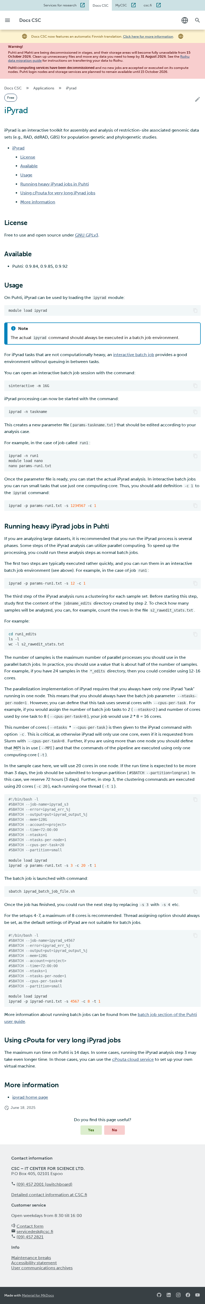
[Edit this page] (197, 99)
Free (10, 98)
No (114, 1130)
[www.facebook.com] (188, 1295)
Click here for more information (148, 36)
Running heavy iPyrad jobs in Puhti (54, 184)
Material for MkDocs (38, 1295)
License (27, 157)
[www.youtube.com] (197, 1295)
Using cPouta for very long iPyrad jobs (57, 192)
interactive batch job (133, 354)
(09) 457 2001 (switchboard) (44, 1184)
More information (37, 201)
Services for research (60, 5)
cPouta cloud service (133, 1059)
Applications (43, 88)
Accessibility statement (34, 1262)
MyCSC (121, 5)
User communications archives (42, 1267)
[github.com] (159, 1295)
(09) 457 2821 (30, 1236)
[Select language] (184, 20)
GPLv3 (86, 235)
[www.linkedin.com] (168, 1295)
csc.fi (148, 5)
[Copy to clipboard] (195, 310)
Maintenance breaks (31, 1257)
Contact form (30, 1226)
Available (29, 165)
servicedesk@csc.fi (35, 1231)
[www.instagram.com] (178, 1295)
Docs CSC (100, 5)
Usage (26, 175)
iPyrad (18, 148)
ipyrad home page (30, 1097)
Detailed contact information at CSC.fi (49, 1194)
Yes (91, 1130)
